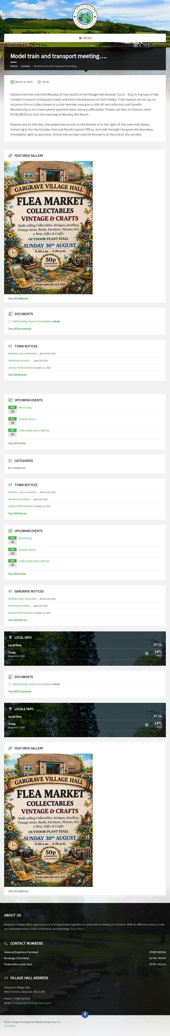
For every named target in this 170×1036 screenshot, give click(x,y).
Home (14, 66)
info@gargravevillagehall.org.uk (31, 1003)
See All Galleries (18, 298)
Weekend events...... (20, 360)
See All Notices (17, 375)
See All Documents (20, 328)
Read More (77, 929)
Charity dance (27, 419)
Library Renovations (20, 367)
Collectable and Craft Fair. (34, 430)
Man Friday (25, 407)
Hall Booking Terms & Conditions (32, 321)
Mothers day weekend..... (23, 353)
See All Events (17, 443)
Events (26, 66)
